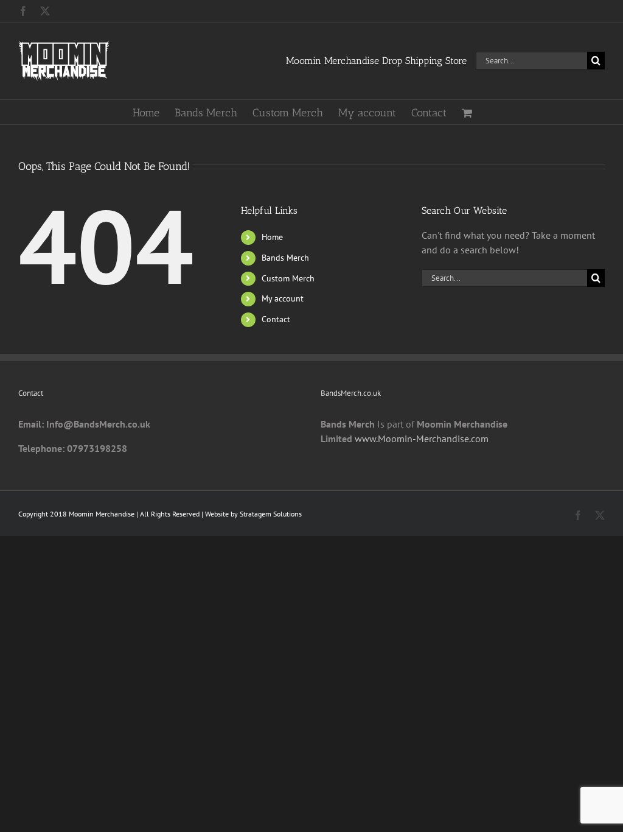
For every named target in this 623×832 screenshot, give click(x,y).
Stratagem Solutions (271, 513)
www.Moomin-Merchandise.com (422, 438)
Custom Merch (288, 278)
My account (283, 298)
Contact (276, 319)
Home (272, 236)
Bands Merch (285, 257)
